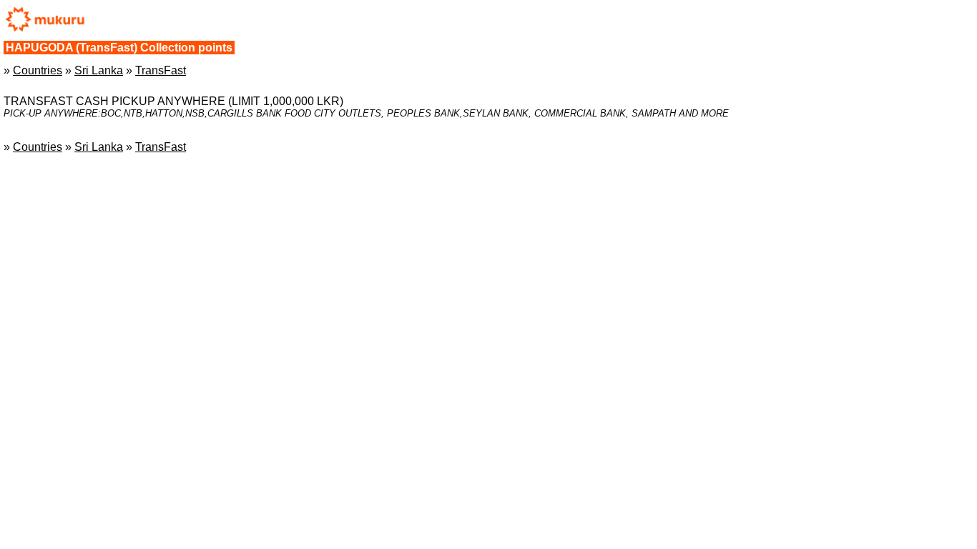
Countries (37, 70)
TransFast (160, 70)
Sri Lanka (98, 70)
